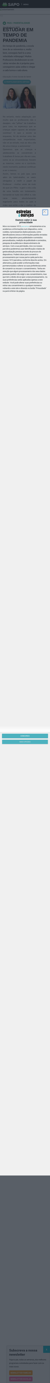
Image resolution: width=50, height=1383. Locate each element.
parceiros (25, 226)
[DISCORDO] (45, 212)
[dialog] (25, 691)
